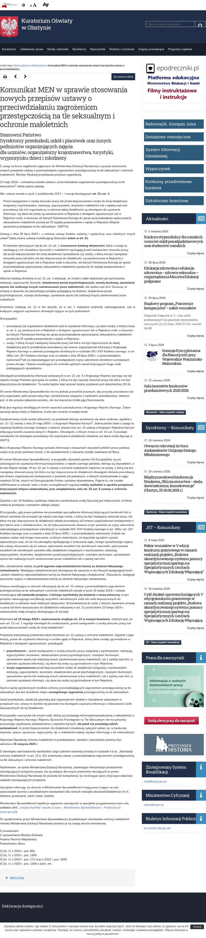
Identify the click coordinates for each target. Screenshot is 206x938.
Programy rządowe (180, 49)
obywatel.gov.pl (154, 804)
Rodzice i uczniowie (121, 49)
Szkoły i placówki (57, 49)
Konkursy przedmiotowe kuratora (168, 184)
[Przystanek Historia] (174, 753)
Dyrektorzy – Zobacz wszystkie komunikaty (166, 512)
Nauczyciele (97, 49)
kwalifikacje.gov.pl (155, 781)
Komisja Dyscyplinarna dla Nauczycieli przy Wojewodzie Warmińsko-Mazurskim (182, 357)
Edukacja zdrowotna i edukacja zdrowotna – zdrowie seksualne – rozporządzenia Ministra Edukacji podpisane (171, 275)
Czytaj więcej (195, 253)
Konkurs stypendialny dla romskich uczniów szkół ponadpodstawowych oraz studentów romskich (173, 241)
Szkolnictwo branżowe (166, 200)
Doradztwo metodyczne (168, 137)
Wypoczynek (157, 168)
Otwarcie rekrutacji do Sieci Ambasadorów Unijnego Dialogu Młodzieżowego (170, 450)
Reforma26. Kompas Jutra (170, 124)
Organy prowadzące (151, 49)
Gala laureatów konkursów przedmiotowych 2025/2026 (166, 388)
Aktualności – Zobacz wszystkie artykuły (165, 412)
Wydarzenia (38, 65)
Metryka (16, 878)
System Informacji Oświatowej (162, 152)
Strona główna (21, 65)
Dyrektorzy (79, 49)
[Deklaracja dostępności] (45, 5)
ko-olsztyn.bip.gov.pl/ (157, 828)
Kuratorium (9, 49)
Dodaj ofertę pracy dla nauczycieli (171, 720)
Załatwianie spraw (31, 49)
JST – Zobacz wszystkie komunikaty (162, 642)
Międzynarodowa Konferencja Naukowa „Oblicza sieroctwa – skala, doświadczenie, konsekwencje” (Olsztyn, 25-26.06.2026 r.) (173, 484)
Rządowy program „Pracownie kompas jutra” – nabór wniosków (170, 305)
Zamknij (197, 927)
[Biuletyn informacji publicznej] (9, 5)
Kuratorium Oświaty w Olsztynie (47, 24)
